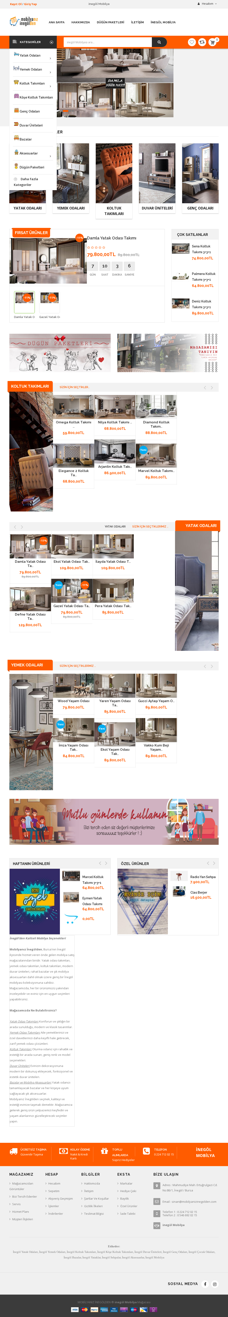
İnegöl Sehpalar (111, 1257)
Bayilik (124, 1199)
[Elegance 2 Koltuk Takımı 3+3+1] (73, 456)
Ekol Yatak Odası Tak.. (72, 562)
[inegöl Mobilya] (31, 451)
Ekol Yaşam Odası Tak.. (115, 752)
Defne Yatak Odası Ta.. (30, 616)
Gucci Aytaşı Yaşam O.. (156, 701)
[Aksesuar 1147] (179, 876)
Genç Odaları (200, 208)
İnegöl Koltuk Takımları (81, 1252)
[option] (24, 306)
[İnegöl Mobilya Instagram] (215, 1284)
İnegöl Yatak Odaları (25, 1252)
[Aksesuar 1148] (179, 891)
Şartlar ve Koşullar (96, 1199)
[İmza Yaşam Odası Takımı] (73, 730)
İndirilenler (55, 1214)
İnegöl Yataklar (91, 1257)
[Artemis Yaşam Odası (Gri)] (181, 303)
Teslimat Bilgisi (94, 1214)
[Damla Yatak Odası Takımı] (30, 546)
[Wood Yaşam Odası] (181, 248)
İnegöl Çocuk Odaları (202, 1252)
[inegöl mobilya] (24, 21)
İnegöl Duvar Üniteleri (148, 1252)
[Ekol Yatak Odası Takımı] (71, 546)
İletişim (89, 1191)
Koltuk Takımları (114, 211)
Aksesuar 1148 (201, 892)
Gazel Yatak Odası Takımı (57, 317)
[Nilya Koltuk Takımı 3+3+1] (115, 407)
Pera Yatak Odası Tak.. (113, 606)
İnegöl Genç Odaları (175, 1252)
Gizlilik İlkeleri (93, 1206)
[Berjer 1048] (179, 907)
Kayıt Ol (15, 4)
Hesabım (54, 1183)
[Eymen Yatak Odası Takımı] (71, 897)
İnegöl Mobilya (154, 1257)
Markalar (126, 1183)
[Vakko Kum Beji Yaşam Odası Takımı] (156, 730)
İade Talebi (127, 1214)
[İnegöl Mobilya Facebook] (205, 1284)
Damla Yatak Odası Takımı (32, 317)
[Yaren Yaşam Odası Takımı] (115, 686)
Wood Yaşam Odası (74, 701)
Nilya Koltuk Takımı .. (115, 422)
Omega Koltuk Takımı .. (73, 424)
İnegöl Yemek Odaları (52, 1252)
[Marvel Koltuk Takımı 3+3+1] (156, 456)
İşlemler (53, 1206)
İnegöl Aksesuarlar (133, 1257)
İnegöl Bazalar (72, 1257)
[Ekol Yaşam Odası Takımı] (115, 734)
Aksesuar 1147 (201, 877)
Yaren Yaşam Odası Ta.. (115, 703)
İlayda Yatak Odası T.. (113, 562)
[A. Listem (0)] (192, 42)
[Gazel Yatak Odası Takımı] (71, 591)
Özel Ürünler (128, 1206)
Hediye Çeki (128, 1191)
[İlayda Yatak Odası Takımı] (113, 546)
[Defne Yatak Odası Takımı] (30, 599)
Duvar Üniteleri (157, 208)
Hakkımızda (92, 1183)
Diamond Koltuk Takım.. (156, 424)
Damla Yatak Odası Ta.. (30, 564)
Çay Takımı (199, 923)
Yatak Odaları (28, 208)
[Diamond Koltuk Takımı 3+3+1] (156, 407)
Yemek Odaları (71, 208)
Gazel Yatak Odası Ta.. (71, 606)
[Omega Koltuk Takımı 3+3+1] (73, 407)
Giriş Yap (30, 4)
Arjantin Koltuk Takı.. (115, 467)
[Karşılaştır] (202, 42)
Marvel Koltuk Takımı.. (156, 471)
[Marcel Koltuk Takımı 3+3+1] (71, 876)
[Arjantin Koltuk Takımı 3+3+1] (115, 451)
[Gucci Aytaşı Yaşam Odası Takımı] (156, 686)
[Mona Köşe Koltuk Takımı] (181, 276)
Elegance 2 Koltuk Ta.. (74, 473)
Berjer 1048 (199, 908)
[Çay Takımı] (179, 922)
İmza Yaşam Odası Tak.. (73, 747)
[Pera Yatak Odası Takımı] (113, 591)
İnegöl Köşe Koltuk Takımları (115, 1252)
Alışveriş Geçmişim (60, 1199)
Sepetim (53, 1191)
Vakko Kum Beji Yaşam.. (156, 747)
